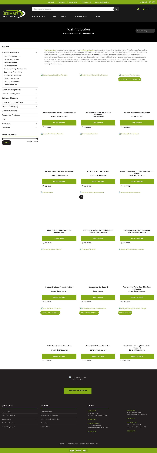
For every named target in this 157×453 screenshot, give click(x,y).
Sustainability (7, 419)
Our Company (46, 411)
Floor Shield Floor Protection (59, 230)
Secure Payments (8, 427)
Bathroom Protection (13, 72)
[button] (138, 9)
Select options (59, 123)
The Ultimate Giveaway (49, 415)
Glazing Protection (11, 78)
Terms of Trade (73, 443)
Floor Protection (10, 56)
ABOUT (51, 2)
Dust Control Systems (11, 89)
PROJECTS (86, 2)
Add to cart (98, 123)
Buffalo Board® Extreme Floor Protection (98, 113)
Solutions (58, 17)
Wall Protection (10, 62)
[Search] (116, 9)
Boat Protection (10, 84)
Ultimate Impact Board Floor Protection (59, 113)
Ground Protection (12, 81)
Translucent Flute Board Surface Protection (137, 288)
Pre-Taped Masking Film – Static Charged (136, 347)
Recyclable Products (11, 115)
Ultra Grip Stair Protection (98, 171)
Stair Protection (10, 66)
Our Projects (6, 411)
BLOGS (61, 2)
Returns (61, 443)
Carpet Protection (11, 59)
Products (37, 17)
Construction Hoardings (12, 102)
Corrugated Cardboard (98, 287)
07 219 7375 (131, 418)
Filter (7, 142)
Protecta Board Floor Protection (137, 230)
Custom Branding (9, 111)
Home (65, 33)
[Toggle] (36, 52)
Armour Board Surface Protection (59, 171)
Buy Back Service (8, 423)
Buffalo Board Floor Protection (137, 113)
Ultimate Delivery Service (50, 419)
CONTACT (73, 2)
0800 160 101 (131, 431)
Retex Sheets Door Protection (98, 346)
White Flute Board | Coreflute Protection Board (137, 172)
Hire (98, 17)
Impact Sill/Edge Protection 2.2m (59, 287)
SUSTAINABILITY (102, 2)
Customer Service (8, 415)
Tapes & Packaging (10, 106)
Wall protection (50, 50)
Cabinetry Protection (12, 75)
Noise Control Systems (11, 94)
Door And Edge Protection (15, 69)
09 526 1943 (92, 419)
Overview (44, 423)
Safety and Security (10, 98)
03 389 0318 (92, 431)
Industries (80, 17)
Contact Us (45, 427)
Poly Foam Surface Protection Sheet (98, 230)
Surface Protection (75, 33)
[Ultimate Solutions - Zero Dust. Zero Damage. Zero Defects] (14, 14)
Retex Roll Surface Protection (59, 346)
